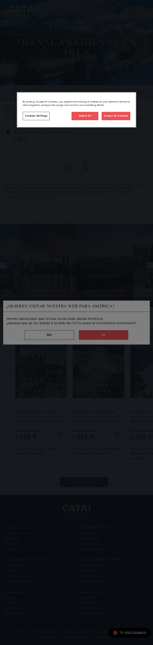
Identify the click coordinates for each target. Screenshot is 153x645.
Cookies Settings (36, 115)
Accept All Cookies (116, 115)
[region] (76, 110)
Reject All (85, 115)
